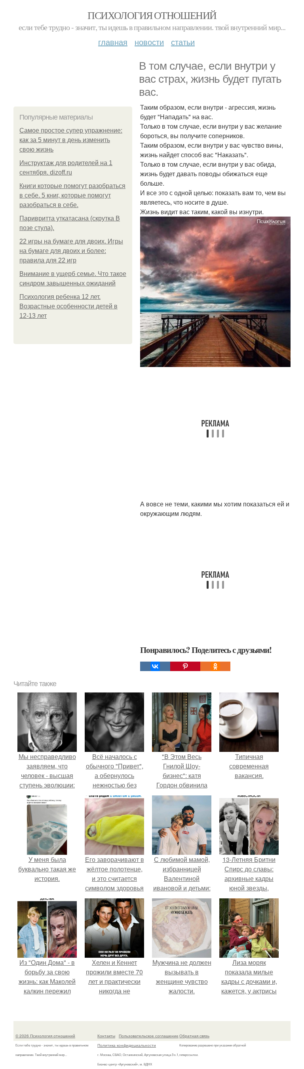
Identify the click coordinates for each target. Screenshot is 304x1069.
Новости (149, 42)
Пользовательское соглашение (149, 1036)
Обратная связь (194, 1036)
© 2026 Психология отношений (45, 1036)
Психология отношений (151, 15)
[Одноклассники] (215, 666)
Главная (112, 42)
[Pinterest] (185, 666)
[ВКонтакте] (155, 666)
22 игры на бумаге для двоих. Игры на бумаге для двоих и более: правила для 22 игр (71, 251)
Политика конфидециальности (126, 1045)
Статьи (183, 42)
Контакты (106, 1036)
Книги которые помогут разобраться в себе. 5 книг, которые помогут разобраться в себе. (72, 195)
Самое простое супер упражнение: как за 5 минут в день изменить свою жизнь (70, 140)
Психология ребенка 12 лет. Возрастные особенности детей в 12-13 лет (68, 306)
